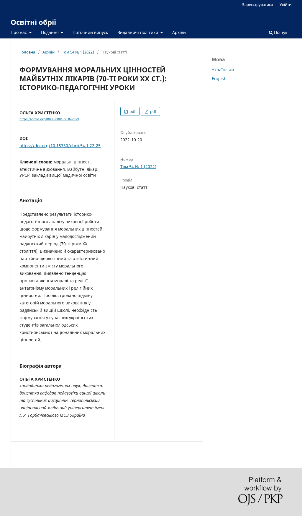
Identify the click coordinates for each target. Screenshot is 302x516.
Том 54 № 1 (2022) (78, 52)
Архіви (179, 32)
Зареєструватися (257, 4)
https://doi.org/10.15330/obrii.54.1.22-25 (60, 145)
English (219, 78)
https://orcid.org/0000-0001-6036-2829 (49, 119)
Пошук (280, 32)
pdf (132, 111)
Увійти (285, 4)
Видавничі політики (138, 32)
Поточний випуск (90, 32)
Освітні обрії (33, 22)
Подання (50, 32)
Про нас (19, 32)
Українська (223, 69)
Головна (27, 52)
